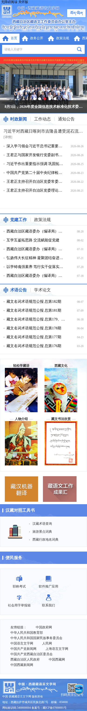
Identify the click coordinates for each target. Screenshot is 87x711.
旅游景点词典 (42, 531)
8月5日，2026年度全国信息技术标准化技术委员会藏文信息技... (45, 107)
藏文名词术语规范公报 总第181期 (33, 310)
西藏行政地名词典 (45, 539)
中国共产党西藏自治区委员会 (31, 654)
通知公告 (66, 119)
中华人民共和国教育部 (26, 632)
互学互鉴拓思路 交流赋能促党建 (32, 240)
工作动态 (42, 119)
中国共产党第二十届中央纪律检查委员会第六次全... (36, 173)
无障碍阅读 (9, 2)
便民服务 (14, 557)
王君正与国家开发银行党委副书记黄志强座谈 (36, 155)
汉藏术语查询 (42, 523)
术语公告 (18, 290)
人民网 (47, 643)
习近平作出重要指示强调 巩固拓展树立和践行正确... (36, 164)
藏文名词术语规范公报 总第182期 (33, 301)
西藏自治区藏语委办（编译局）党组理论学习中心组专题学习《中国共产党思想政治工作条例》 (36, 276)
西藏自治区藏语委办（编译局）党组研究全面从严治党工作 (36, 249)
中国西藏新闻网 (21, 665)
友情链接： (18, 627)
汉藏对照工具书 (20, 510)
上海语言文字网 (56, 649)
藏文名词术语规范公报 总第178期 (33, 328)
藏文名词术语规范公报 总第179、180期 (36, 319)
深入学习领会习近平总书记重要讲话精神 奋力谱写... (36, 146)
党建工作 (18, 220)
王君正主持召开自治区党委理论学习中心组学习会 (36, 190)
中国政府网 (44, 627)
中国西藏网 (57, 659)
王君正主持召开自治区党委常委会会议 (36, 181)
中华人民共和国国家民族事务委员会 (36, 638)
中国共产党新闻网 (23, 649)
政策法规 (42, 220)
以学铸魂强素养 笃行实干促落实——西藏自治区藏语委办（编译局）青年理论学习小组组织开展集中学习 (36, 267)
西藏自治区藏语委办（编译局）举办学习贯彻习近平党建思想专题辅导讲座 (36, 231)
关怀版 (23, 2)
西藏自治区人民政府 (25, 659)
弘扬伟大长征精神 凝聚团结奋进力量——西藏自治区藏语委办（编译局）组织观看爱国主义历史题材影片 (36, 258)
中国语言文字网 (21, 643)
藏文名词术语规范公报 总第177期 (33, 337)
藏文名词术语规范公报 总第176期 (33, 346)
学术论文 (42, 290)
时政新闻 (18, 119)
